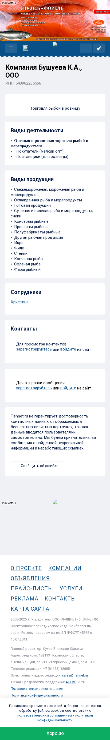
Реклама (24, 599)
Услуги (71, 588)
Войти (99, 48)
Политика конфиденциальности (37, 695)
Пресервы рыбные (31, 226)
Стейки (21, 253)
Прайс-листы (32, 588)
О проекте (26, 568)
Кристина (20, 302)
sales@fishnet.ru (75, 675)
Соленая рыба (27, 264)
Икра (18, 242)
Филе (19, 248)
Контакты (60, 599)
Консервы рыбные (31, 221)
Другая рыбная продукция (38, 237)
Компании (64, 568)
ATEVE (71, 682)
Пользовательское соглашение (37, 689)
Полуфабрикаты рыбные (37, 232)
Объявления (30, 578)
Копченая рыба (28, 258)
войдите (68, 349)
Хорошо (55, 733)
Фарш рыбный (27, 269)
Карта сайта (30, 609)
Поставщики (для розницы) (41, 156)
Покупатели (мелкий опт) (39, 151)
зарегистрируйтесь (34, 349)
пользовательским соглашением (44, 715)
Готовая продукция (32, 205)
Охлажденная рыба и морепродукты (48, 200)
